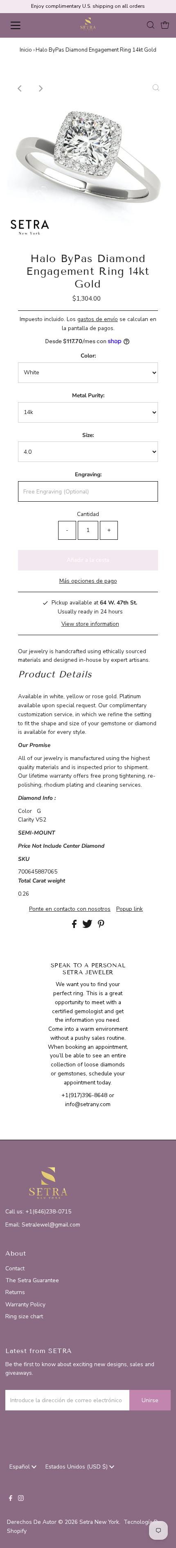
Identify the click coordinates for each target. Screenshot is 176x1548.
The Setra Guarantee (32, 1280)
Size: (88, 435)
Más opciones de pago (88, 581)
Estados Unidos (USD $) (77, 1467)
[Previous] (20, 88)
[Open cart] (165, 25)
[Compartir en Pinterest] (101, 926)
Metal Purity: (88, 395)
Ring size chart (24, 1316)
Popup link (129, 909)
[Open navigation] (24, 25)
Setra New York (99, 1522)
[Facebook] (10, 1499)
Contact (15, 1268)
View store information (90, 624)
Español (20, 1467)
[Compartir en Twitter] (88, 926)
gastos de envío (97, 319)
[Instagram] (21, 1499)
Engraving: (88, 474)
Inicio (26, 50)
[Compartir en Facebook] (75, 926)
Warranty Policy (25, 1304)
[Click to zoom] (156, 88)
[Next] (40, 88)
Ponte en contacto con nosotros (70, 909)
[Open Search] (150, 25)
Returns (15, 1292)
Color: (88, 356)
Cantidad (88, 514)
